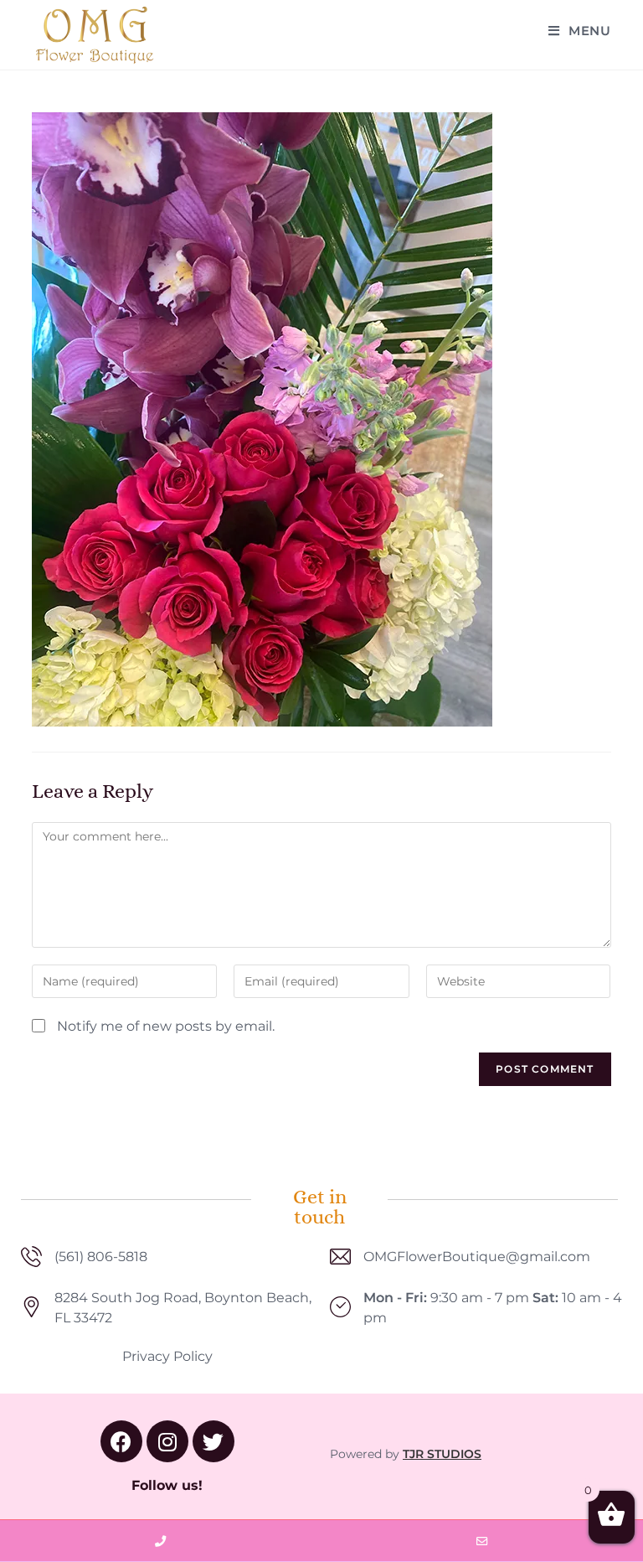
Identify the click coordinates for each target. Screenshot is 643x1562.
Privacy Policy (167, 1356)
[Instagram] (167, 1441)
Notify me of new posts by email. (166, 1026)
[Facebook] (121, 1441)
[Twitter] (213, 1441)
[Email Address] (482, 1541)
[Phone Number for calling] (161, 1541)
